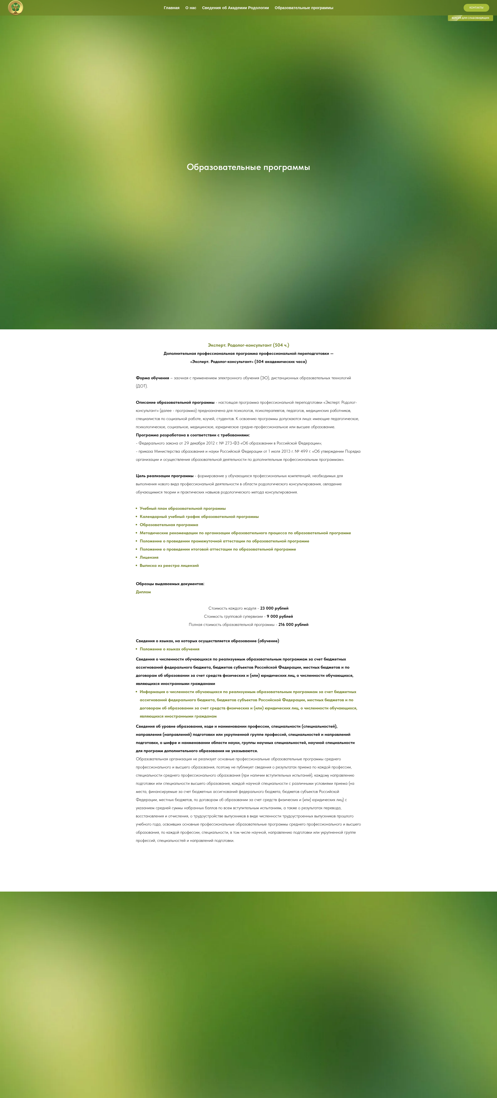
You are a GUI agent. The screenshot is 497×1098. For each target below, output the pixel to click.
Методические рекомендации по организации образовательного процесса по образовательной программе (245, 532)
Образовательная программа (169, 524)
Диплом (143, 591)
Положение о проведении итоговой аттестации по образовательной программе (218, 549)
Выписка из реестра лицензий (169, 565)
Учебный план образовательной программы (183, 508)
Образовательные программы (304, 8)
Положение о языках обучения (169, 648)
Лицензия (149, 557)
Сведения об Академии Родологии (235, 8)
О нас (190, 8)
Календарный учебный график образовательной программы (199, 516)
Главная (172, 8)
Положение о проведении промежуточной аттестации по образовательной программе (224, 540)
